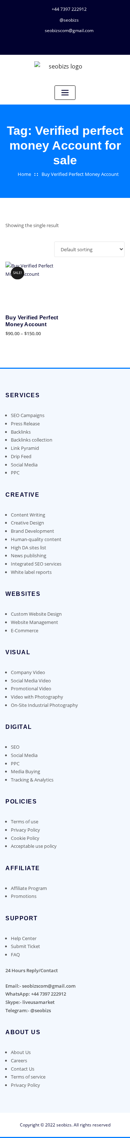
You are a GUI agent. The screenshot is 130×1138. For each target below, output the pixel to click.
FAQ (15, 954)
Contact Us (22, 1069)
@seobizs (69, 20)
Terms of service (28, 1076)
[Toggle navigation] (65, 92)
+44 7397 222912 (69, 9)
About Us (21, 1052)
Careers (19, 1060)
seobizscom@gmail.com (69, 30)
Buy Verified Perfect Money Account (80, 174)
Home (24, 174)
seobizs (64, 1125)
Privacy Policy (25, 1085)
